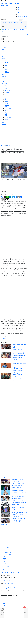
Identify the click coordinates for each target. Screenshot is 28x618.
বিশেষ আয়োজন (8, 117)
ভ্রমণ (6, 94)
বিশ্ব (3, 53)
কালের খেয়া (5, 549)
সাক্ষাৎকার (6, 101)
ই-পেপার (21, 16)
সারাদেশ (3, 58)
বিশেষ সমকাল (7, 119)
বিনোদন (3, 56)
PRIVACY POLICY (5, 566)
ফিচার (6, 96)
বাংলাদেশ (4, 47)
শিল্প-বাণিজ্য (7, 99)
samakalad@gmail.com (11, 586)
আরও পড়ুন (3, 524)
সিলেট (6, 69)
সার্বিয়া (4, 338)
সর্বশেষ (3, 46)
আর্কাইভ (4, 124)
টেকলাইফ (4, 76)
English (25, 16)
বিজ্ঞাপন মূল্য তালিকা (7, 552)
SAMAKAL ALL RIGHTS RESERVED (10, 572)
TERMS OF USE (5, 569)
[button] (1, 145)
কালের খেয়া (4, 83)
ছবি (3, 121)
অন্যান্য (4, 85)
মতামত (6, 112)
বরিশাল (6, 67)
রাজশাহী (6, 64)
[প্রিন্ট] (7, 199)
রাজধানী (3, 78)
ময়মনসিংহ (7, 73)
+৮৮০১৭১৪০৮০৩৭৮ (9, 583)
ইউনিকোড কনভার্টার (7, 554)
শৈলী (3, 81)
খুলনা (6, 65)
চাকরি (6, 114)
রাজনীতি (3, 49)
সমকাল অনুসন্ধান (8, 108)
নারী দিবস (6, 89)
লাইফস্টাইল (4, 80)
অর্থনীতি (3, 51)
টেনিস (8, 145)
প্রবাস (6, 98)
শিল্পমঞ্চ (6, 116)
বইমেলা (6, 110)
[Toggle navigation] (3, 26)
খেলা (3, 55)
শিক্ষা (6, 107)
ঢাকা (5, 60)
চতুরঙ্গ (6, 87)
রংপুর (6, 71)
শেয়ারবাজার (7, 105)
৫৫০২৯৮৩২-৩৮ (7, 580)
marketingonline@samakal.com (10, 588)
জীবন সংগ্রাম (7, 92)
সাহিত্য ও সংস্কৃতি (8, 90)
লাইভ (8, 44)
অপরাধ (3, 74)
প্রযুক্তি (6, 103)
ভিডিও (3, 123)
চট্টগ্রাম (6, 62)
